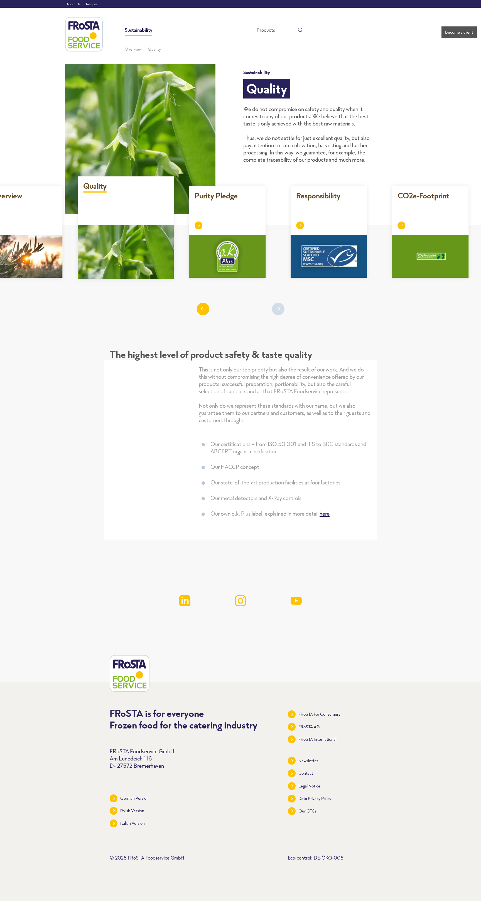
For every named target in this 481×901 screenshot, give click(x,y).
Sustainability (138, 30)
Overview (133, 49)
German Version (134, 798)
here (325, 513)
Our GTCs (307, 811)
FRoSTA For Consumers (319, 714)
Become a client (459, 32)
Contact (305, 773)
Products (266, 30)
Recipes (91, 4)
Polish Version (132, 811)
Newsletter (308, 761)
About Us (73, 4)
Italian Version (132, 823)
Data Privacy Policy (314, 798)
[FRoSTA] (84, 34)
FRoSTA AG (309, 727)
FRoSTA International (317, 739)
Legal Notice (309, 786)
